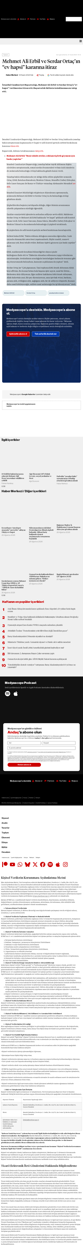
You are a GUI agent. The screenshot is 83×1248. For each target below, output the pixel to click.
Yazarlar (6, 828)
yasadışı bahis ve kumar (56, 293)
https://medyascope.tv (41, 896)
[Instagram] (65, 864)
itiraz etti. (14, 146)
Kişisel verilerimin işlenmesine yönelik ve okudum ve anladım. (39, 752)
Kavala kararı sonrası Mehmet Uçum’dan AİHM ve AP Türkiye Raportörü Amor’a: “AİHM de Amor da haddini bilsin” (14, 585)
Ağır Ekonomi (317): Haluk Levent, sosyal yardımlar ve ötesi (40, 476)
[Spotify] (7, 693)
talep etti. (39, 151)
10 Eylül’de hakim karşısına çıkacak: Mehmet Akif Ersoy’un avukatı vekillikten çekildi (13, 477)
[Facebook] (42, 864)
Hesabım (6, 852)
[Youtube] (12, 864)
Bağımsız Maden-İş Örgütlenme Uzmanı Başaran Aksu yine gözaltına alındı (68, 527)
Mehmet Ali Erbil (9, 293)
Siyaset (5, 818)
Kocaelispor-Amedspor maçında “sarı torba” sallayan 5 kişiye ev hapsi (14, 530)
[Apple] (15, 693)
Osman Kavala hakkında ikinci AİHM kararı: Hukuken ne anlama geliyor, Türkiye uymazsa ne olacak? (41, 577)
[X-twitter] (35, 864)
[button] (74, 8)
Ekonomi (6, 838)
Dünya (5, 842)
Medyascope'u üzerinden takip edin (30, 394)
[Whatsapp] (20, 864)
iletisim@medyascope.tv (31, 1120)
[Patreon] (5, 864)
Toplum (5, 54)
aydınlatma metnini (32, 752)
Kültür (4, 847)
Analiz (5, 823)
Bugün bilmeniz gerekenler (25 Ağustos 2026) (68, 575)
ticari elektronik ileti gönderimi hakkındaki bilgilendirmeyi (52, 752)
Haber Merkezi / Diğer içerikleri (24, 491)
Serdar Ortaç (31, 293)
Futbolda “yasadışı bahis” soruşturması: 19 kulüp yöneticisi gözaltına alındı (67, 478)
